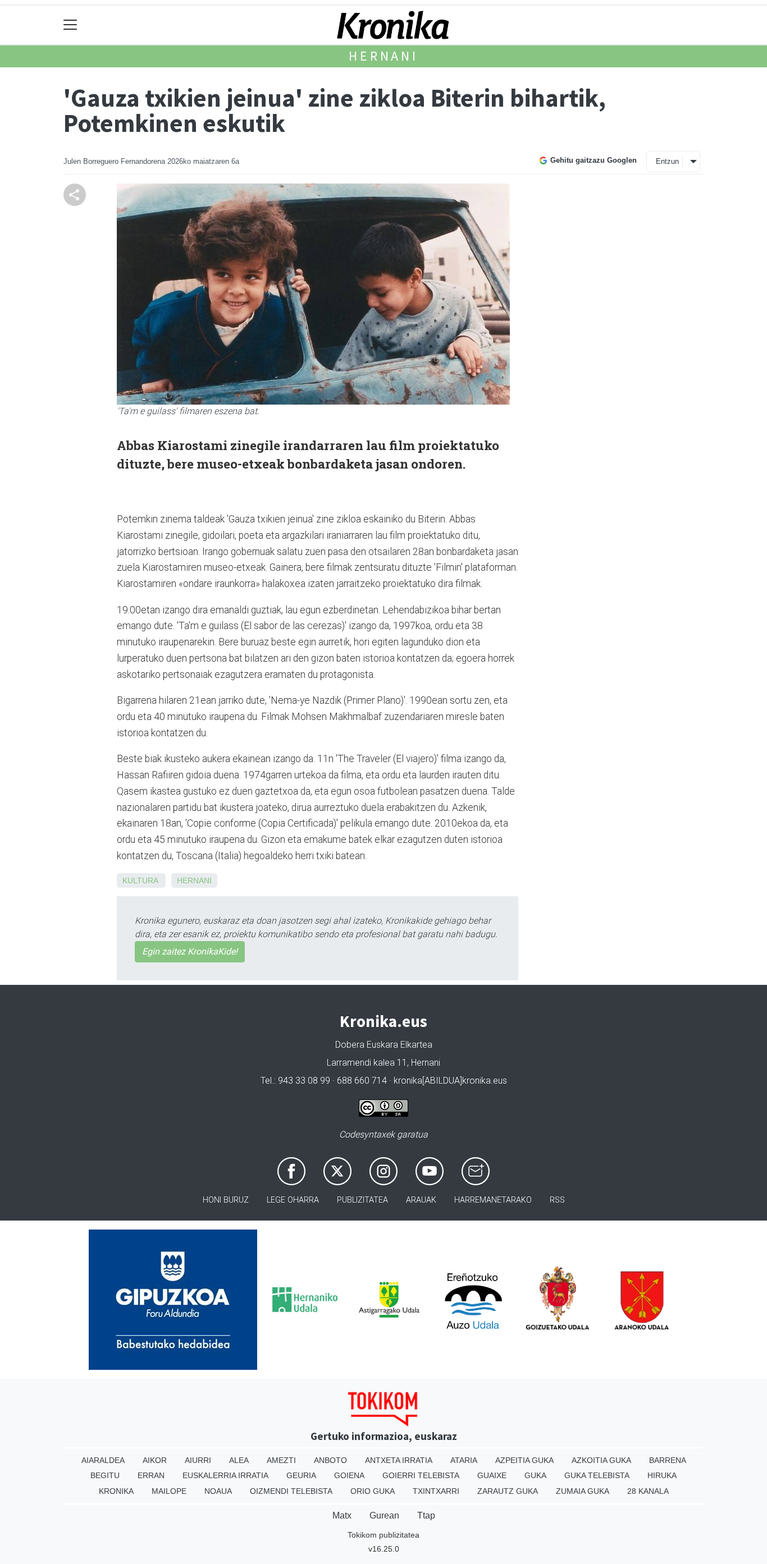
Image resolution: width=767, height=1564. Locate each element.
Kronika (116, 1491)
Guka (535, 1475)
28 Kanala (648, 1491)
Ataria (463, 1460)
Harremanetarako (493, 1200)
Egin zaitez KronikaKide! (190, 951)
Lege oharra (293, 1200)
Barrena (667, 1460)
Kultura (140, 880)
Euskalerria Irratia (225, 1475)
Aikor (155, 1460)
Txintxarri (436, 1491)
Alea (239, 1460)
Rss (557, 1200)
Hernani (383, 56)
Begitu (105, 1475)
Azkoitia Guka (601, 1460)
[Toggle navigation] (70, 25)
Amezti (281, 1460)
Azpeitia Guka (524, 1460)
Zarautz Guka (507, 1491)
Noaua (218, 1491)
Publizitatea (362, 1200)
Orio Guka (372, 1491)
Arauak (421, 1200)
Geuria (301, 1475)
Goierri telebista (420, 1475)
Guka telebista (596, 1475)
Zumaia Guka (582, 1491)
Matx (341, 1515)
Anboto (330, 1460)
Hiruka (662, 1475)
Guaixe (491, 1475)
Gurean (384, 1515)
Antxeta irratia (398, 1460)
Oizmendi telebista (291, 1491)
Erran (151, 1475)
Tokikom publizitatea (383, 1534)
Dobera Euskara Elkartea (383, 1044)
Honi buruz (226, 1200)
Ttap (426, 1515)
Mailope (169, 1491)
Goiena (349, 1475)
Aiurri (198, 1460)
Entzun (667, 161)
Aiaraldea (103, 1460)
